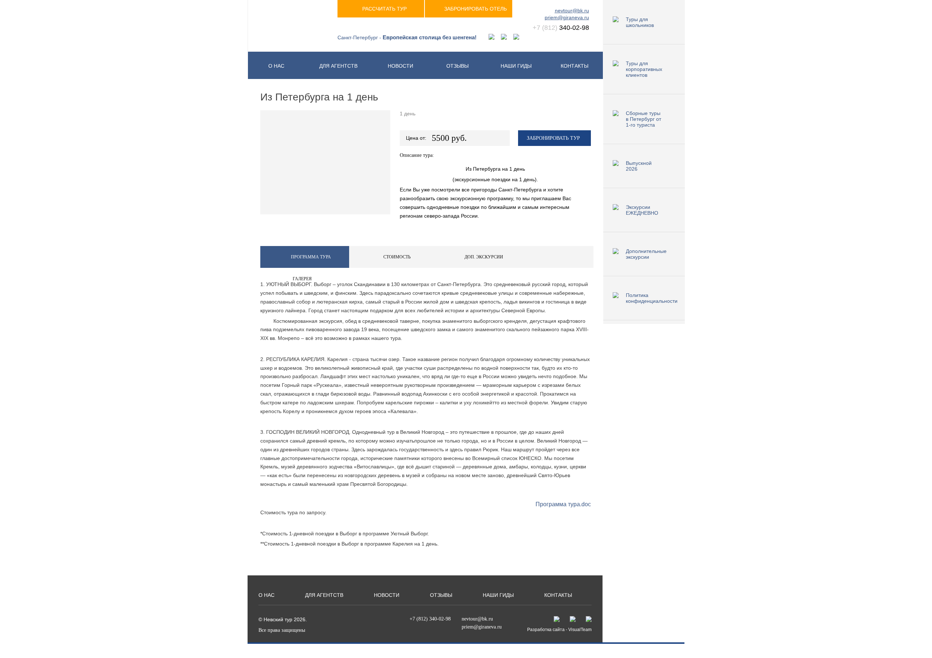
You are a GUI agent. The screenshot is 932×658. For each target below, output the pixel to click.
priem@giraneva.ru (567, 17)
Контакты (574, 66)
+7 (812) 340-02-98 (430, 619)
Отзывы (457, 66)
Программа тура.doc (563, 504)
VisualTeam (580, 629)
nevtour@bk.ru (572, 10)
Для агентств (338, 66)
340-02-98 (561, 27)
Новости (400, 66)
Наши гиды (516, 66)
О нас (276, 66)
